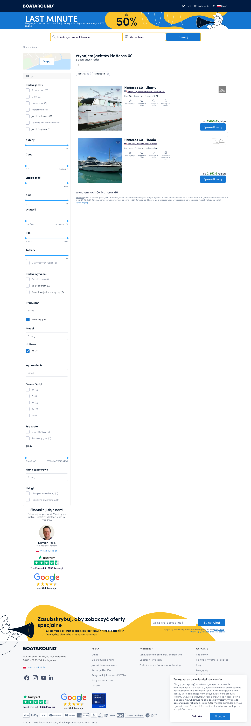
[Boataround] (38, 6)
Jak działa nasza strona (104, 665)
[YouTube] (43, 677)
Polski (224, 6)
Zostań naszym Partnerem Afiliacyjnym (161, 665)
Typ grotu (32, 426)
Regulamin (219, 629)
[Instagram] (35, 677)
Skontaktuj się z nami (103, 659)
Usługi (30, 488)
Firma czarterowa (37, 469)
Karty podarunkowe (102, 680)
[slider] (25, 145)
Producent (32, 303)
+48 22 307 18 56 (48, 550)
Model (30, 328)
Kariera (96, 685)
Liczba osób (33, 177)
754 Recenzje (49, 587)
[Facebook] (26, 677)
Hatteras (80, 197)
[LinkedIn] (50, 677)
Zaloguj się (202, 670)
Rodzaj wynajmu (36, 274)
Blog (198, 665)
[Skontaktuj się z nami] (183, 6)
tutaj (210, 702)
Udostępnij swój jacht (151, 659)
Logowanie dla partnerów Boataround (161, 654)
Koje (28, 195)
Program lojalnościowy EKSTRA (109, 675)
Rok (28, 233)
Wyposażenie (34, 365)
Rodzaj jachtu (34, 85)
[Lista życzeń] (189, 6)
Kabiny (30, 140)
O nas (95, 654)
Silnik (29, 446)
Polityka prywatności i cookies (212, 659)
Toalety (30, 250)
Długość (31, 209)
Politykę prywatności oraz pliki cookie (207, 631)
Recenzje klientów (101, 670)
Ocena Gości (34, 384)
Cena (29, 154)
